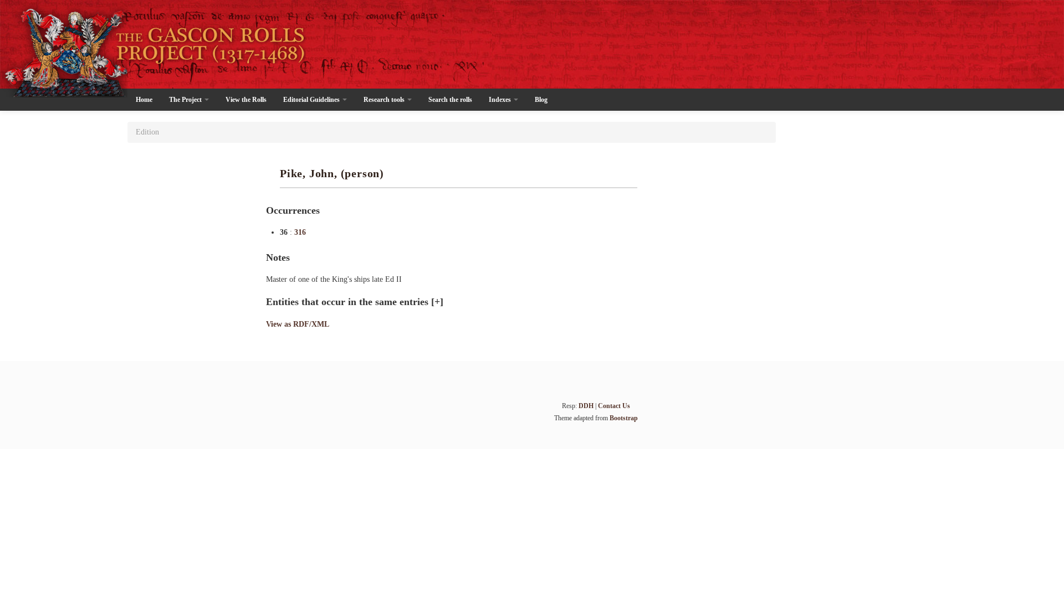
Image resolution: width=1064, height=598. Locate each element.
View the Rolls (246, 99)
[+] (437, 301)
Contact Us (614, 406)
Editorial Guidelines (312, 99)
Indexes (501, 99)
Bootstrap (624, 418)
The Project (186, 99)
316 (300, 232)
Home (144, 99)
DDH (586, 406)
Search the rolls (450, 99)
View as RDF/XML (297, 324)
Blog (541, 99)
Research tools (385, 99)
